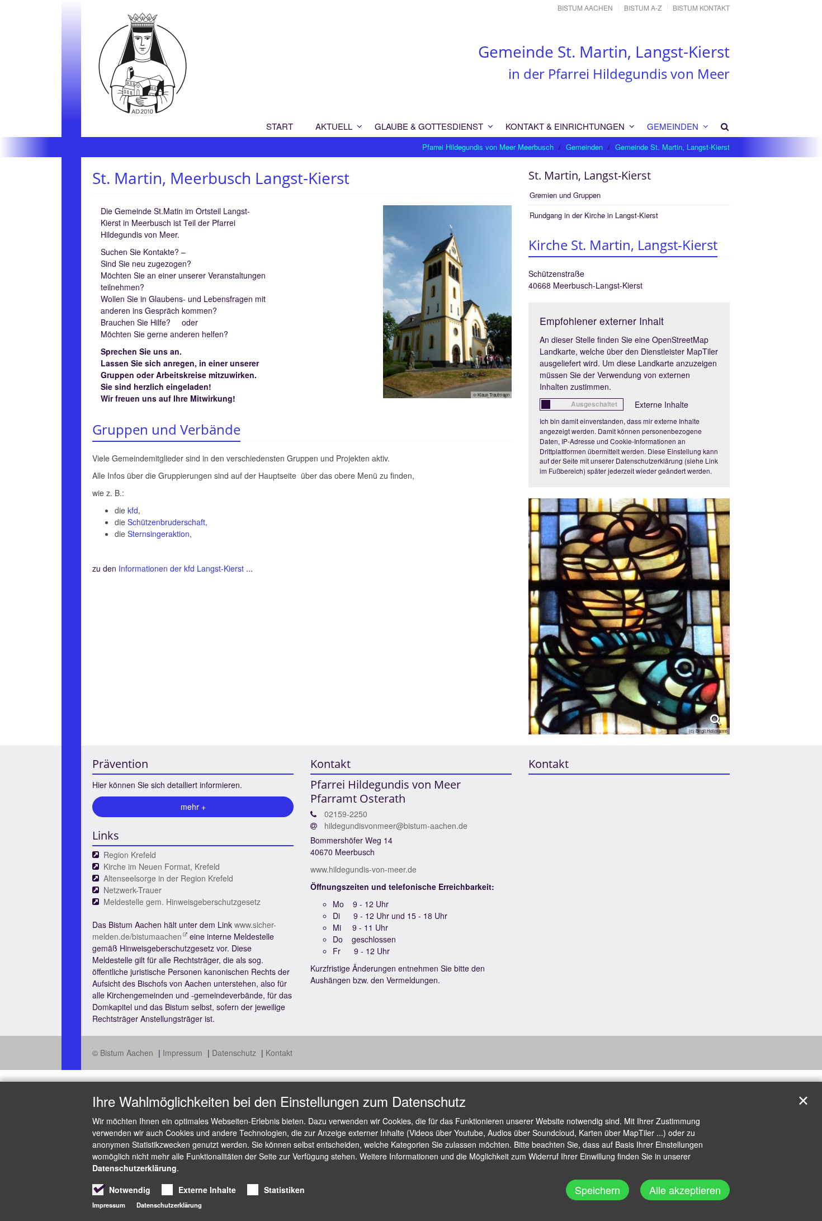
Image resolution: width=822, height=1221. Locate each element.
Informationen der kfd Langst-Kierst (181, 568)
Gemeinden (672, 126)
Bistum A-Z (643, 7)
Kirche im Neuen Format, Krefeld (161, 866)
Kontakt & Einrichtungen (565, 126)
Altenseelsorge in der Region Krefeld (168, 878)
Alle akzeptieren (685, 1189)
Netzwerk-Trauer (132, 889)
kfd (132, 510)
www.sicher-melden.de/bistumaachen (184, 930)
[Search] (720, 126)
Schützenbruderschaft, (167, 521)
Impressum (184, 1052)
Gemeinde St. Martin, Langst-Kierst (672, 147)
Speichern (597, 1189)
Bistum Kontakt (701, 7)
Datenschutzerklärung (134, 1167)
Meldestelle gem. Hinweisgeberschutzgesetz (182, 901)
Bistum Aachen (585, 7)
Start (279, 126)
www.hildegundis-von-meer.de (363, 869)
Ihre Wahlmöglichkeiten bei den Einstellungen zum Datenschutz (279, 1101)
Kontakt (279, 1052)
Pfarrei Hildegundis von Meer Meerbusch (488, 147)
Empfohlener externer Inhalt (602, 321)
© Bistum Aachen (123, 1052)
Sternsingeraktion (158, 533)
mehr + (193, 806)
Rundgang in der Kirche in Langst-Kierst (594, 215)
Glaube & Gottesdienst (429, 126)
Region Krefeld (129, 854)
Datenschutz (235, 1052)
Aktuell (333, 126)
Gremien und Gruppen (565, 195)
